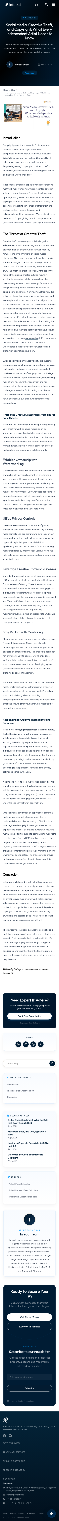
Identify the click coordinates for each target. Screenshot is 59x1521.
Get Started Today (29, 1317)
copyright (7, 157)
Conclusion (12, 1097)
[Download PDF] (41, 1044)
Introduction (12, 1084)
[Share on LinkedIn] (18, 1044)
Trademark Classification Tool (23, 1196)
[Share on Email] (26, 1044)
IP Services (31, 1513)
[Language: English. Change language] (38, 5)
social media (31, 338)
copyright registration (26, 729)
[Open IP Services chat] (51, 1513)
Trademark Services (14, 1452)
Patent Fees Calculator (19, 1184)
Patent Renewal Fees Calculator (24, 1190)
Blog (13, 90)
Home (5, 90)
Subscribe (29, 1388)
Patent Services (11, 1443)
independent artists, (12, 245)
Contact (41, 1513)
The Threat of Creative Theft (20, 1090)
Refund (21, 1513)
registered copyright (18, 825)
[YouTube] (10, 1435)
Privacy (13, 1513)
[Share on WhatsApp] (33, 1044)
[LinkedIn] (4, 1435)
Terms (5, 1513)
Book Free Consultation (29, 1016)
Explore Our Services (29, 1326)
